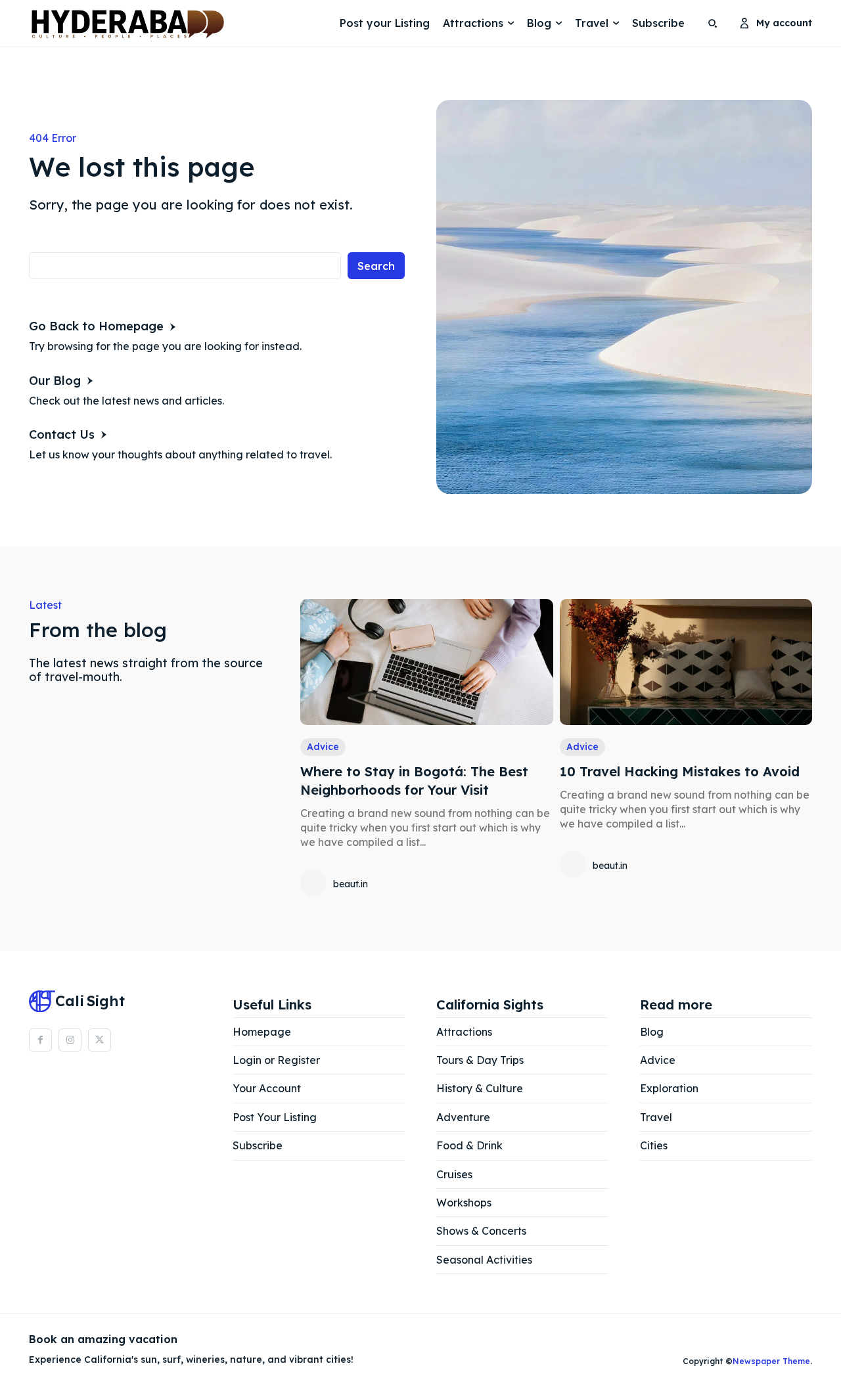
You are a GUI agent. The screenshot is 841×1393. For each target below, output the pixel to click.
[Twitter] (99, 1039)
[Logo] (62, 24)
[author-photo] (315, 884)
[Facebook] (40, 1039)
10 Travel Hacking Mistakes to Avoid (680, 771)
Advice (323, 747)
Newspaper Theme (771, 1361)
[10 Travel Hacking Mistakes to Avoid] (686, 662)
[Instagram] (69, 1039)
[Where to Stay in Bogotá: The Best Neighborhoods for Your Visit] (426, 662)
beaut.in (350, 884)
